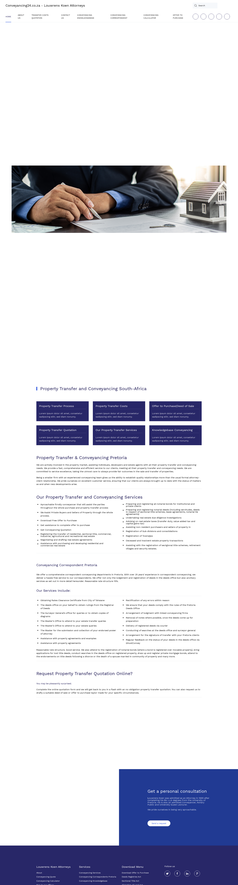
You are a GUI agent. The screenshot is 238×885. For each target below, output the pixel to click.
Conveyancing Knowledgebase (85, 16)
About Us (21, 16)
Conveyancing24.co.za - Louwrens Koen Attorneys (45, 5)
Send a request (159, 823)
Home (8, 16)
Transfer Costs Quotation (40, 16)
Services (84, 866)
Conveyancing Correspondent (118, 16)
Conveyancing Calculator (151, 16)
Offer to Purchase (178, 16)
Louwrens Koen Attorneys (53, 866)
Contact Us (65, 16)
